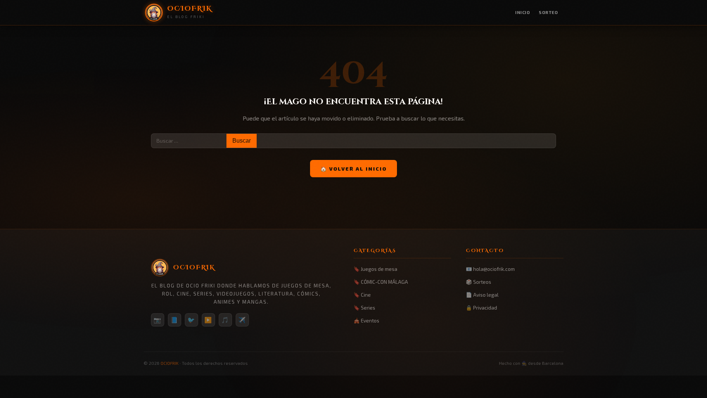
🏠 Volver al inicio (353, 168)
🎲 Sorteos (478, 282)
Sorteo (548, 12)
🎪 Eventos (366, 320)
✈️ (242, 319)
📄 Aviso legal (482, 294)
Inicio (522, 12)
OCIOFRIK (170, 363)
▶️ (208, 319)
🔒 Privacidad (481, 307)
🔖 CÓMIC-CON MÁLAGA (381, 282)
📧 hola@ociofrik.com (490, 269)
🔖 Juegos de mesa (375, 269)
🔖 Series (364, 307)
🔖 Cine (362, 294)
